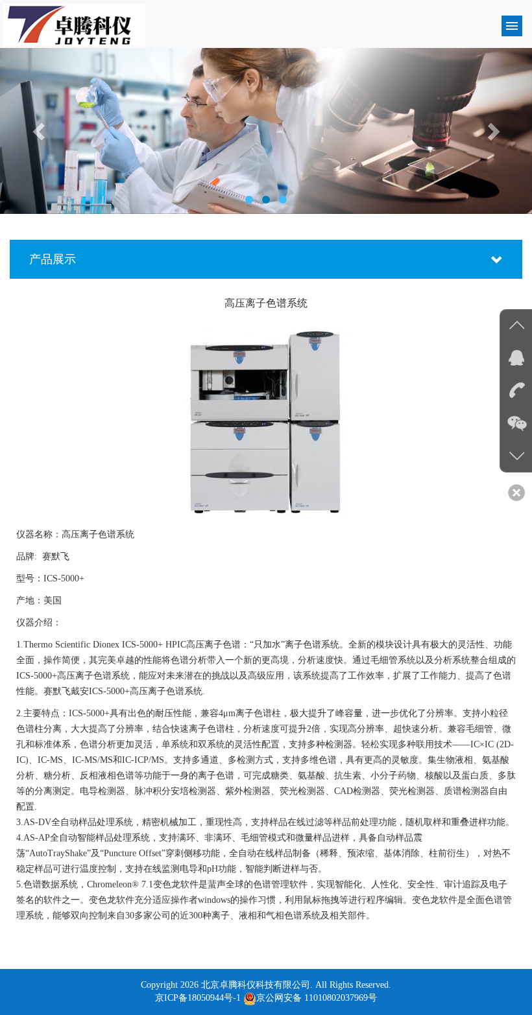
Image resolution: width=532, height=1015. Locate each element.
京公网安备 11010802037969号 (316, 998)
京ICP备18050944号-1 (198, 998)
